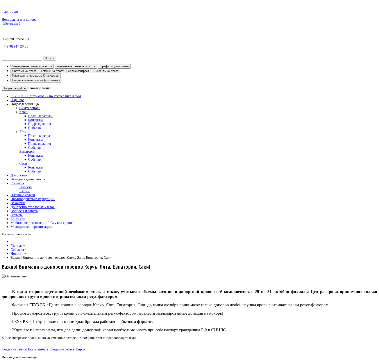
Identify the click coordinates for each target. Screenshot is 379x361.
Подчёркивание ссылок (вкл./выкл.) (36, 80)
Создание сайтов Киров (67, 349)
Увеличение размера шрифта (75, 66)
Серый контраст (78, 71)
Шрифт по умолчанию (114, 66)
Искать (49, 58)
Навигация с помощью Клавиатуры (35, 75)
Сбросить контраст (105, 71)
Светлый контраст (24, 71)
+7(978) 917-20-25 (15, 46)
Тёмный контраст (52, 71)
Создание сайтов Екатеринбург (26, 349)
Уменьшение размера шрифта (32, 66)
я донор (10, 11)
